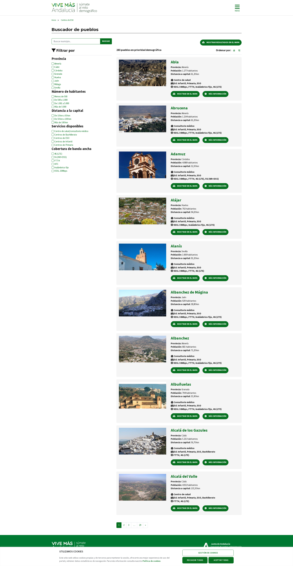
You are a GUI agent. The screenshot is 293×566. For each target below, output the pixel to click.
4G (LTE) (58, 153)
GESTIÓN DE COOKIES (208, 552)
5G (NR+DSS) (60, 157)
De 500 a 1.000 (60, 99)
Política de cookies (152, 561)
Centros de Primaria (63, 144)
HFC (56, 163)
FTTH (57, 160)
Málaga (57, 84)
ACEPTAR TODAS (221, 560)
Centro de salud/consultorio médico (71, 131)
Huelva (57, 77)
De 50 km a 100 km (62, 118)
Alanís (176, 245)
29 (140, 525)
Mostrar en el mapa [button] (187, 94)
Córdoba (58, 70)
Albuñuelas (181, 384)
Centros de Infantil (63, 141)
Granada (58, 73)
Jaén (56, 80)
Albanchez (180, 338)
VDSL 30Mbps (60, 170)
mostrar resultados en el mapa (222, 42)
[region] (146, 556)
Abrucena (179, 107)
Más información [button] (217, 94)
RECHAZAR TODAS (195, 560)
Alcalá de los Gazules (189, 430)
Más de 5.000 (60, 106)
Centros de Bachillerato (65, 134)
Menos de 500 (60, 96)
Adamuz (178, 153)
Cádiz (57, 67)
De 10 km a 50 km (62, 115)
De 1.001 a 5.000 (61, 103)
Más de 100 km (61, 122)
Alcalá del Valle (184, 476)
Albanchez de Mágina (189, 292)
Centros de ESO (61, 138)
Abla (175, 61)
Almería (57, 63)
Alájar (176, 200)
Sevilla (57, 87)
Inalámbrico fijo (61, 167)
